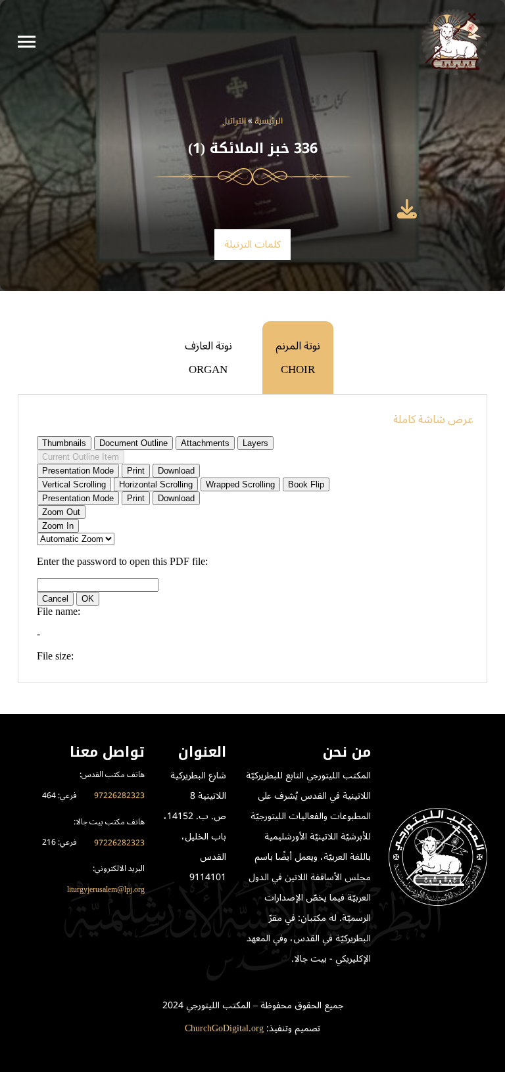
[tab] (297, 357)
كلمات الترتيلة (252, 244)
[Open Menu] (27, 42)
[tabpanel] (252, 538)
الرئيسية (268, 121)
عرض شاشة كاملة (433, 419)
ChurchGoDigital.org (224, 1028)
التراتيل (234, 121)
